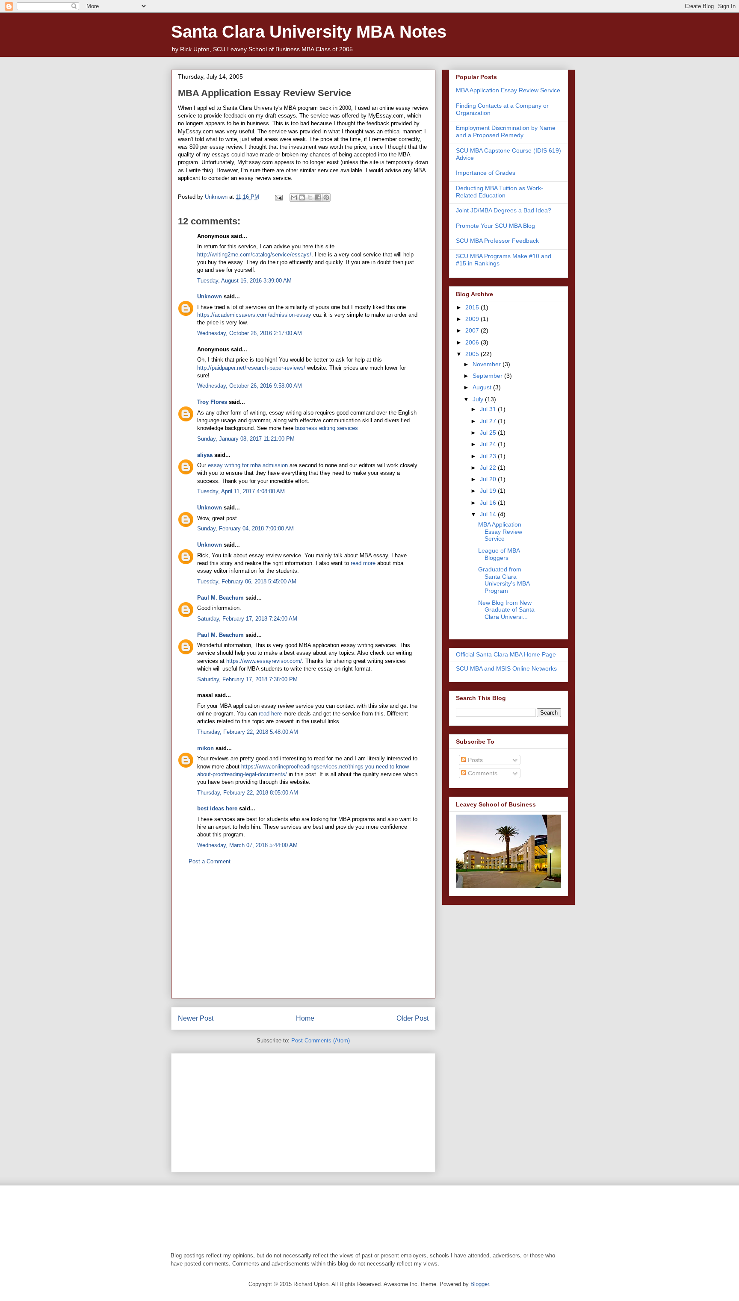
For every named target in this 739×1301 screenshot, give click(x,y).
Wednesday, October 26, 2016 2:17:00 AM (249, 333)
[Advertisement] (303, 938)
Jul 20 (489, 479)
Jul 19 (489, 490)
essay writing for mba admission (248, 465)
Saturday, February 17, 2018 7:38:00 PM (247, 679)
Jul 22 (489, 467)
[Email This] (294, 197)
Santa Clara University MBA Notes (308, 31)
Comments (481, 773)
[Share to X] (310, 197)
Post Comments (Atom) (320, 1040)
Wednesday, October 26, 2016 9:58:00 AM (249, 386)
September (488, 375)
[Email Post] (278, 197)
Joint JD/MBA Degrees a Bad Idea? (503, 210)
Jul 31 (489, 409)
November (488, 364)
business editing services (326, 428)
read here (270, 713)
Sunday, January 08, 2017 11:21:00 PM (246, 439)
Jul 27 (489, 421)
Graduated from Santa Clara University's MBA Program (503, 580)
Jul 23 (489, 456)
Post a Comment (210, 861)
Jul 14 (489, 514)
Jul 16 (489, 502)
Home (305, 1018)
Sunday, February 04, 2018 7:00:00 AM (245, 528)
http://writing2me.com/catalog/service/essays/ (254, 254)
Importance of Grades (485, 172)
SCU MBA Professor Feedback (497, 240)
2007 (473, 330)
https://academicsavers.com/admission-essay (254, 315)
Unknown (209, 296)
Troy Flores (212, 402)
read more (363, 563)
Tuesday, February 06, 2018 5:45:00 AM (246, 581)
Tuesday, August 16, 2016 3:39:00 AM (244, 280)
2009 (473, 318)
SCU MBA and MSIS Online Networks (506, 668)
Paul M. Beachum (220, 598)
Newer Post (195, 1018)
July (479, 399)
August (483, 387)
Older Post (412, 1018)
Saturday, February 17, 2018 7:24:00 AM (247, 618)
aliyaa (205, 455)
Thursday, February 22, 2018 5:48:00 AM (247, 732)
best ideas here (217, 808)
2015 (473, 307)
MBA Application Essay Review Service (508, 90)
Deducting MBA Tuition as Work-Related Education (499, 192)
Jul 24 (489, 444)
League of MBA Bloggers (499, 554)
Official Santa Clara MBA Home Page (506, 654)
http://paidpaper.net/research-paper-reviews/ (251, 368)
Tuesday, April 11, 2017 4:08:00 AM (241, 491)
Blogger (479, 1284)
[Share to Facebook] (318, 197)
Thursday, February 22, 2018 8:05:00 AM (247, 792)
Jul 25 (489, 432)
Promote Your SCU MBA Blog (495, 225)
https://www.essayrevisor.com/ (264, 661)
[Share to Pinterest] (326, 197)
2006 (473, 342)
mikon (205, 748)
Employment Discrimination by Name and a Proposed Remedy (506, 131)
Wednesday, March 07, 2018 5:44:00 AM (247, 845)
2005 (473, 353)
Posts (474, 759)
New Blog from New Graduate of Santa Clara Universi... (506, 610)
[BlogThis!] (302, 197)
